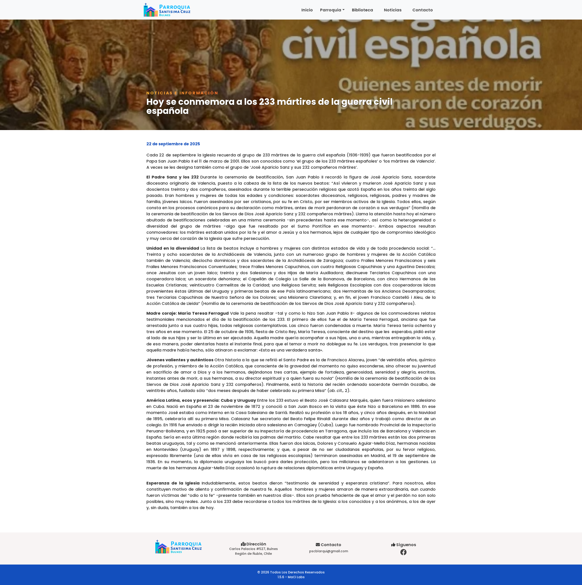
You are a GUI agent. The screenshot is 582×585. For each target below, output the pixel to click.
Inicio (307, 10)
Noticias (392, 10)
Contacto (422, 10)
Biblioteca (362, 10)
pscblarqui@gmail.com (328, 551)
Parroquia (330, 10)
